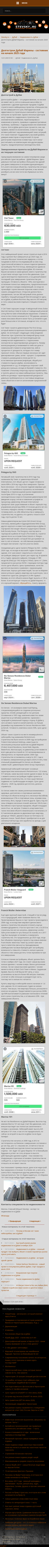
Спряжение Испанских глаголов (18, 1453)
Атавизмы (9, 1330)
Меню (24, 3)
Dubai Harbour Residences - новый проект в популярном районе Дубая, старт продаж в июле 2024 (23, 1266)
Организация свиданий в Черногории (21, 1404)
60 (44, 1537)
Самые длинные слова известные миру (21, 1499)
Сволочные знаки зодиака (16, 1529)
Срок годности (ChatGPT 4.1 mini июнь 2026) (23, 1393)
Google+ (3, 1546)
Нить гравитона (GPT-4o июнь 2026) (20, 1400)
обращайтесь (25, 583)
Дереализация (11, 1326)
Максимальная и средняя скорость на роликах (24, 1461)
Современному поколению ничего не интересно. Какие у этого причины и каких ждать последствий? (26, 1360)
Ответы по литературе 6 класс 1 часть (21, 1502)
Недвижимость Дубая (29, 37)
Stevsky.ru (5, 37)
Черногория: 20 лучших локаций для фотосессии (25, 1376)
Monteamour (10, 1366)
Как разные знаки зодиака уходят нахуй (21, 1457)
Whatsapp (5, 1216)
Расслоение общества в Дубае (17, 1334)
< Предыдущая (14, 1221)
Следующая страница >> (26, 1296)
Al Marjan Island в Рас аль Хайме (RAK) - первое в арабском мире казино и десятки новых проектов (24, 1287)
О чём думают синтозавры (16, 1348)
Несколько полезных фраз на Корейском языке (24, 1519)
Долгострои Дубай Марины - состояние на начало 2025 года (24, 52)
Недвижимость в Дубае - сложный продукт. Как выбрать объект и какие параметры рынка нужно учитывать (24, 1251)
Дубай (14, 37)
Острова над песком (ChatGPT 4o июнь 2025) (23, 1396)
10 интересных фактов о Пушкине (19, 1471)
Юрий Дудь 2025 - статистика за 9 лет (20, 1337)
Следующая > (35, 1221)
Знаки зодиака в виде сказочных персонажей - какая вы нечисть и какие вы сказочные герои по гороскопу (25, 1447)
